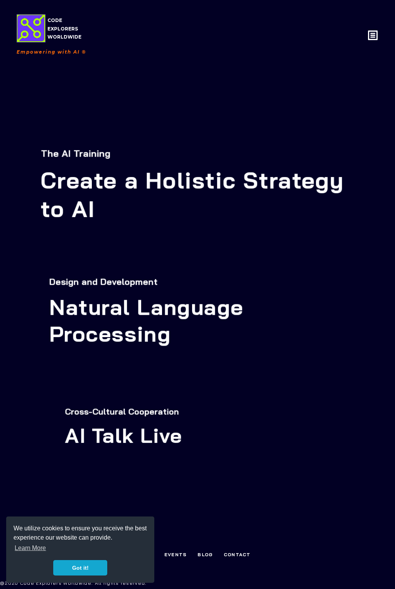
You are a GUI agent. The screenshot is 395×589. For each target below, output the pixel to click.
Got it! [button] (80, 568)
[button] (373, 36)
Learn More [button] (30, 548)
